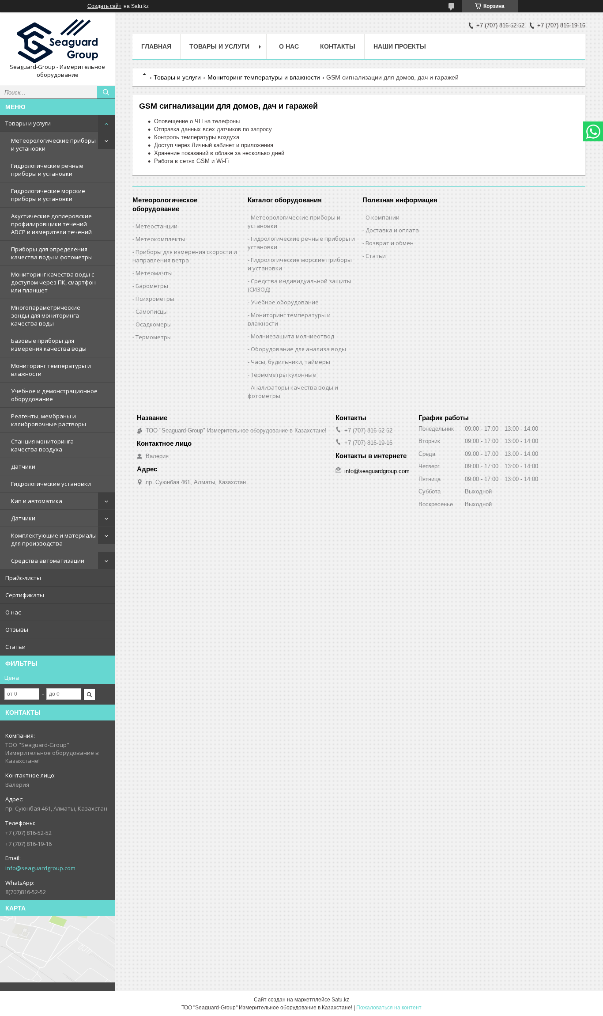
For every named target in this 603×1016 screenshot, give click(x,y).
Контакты (337, 46)
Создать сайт (104, 6)
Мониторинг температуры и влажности (51, 370)
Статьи (15, 647)
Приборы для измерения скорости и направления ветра (184, 256)
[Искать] (106, 92)
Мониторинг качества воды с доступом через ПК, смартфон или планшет (53, 282)
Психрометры (155, 299)
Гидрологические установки (51, 484)
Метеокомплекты (160, 239)
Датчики (23, 466)
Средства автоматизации (47, 561)
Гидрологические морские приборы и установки (48, 195)
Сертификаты (24, 595)
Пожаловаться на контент (389, 1008)
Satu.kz (340, 1000)
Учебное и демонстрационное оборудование (54, 395)
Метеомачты (154, 273)
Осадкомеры (154, 324)
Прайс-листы (23, 578)
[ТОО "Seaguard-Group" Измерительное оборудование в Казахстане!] (57, 41)
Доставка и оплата (392, 230)
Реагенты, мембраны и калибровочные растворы (48, 420)
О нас (13, 612)
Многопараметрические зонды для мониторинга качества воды (45, 315)
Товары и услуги (28, 123)
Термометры (154, 337)
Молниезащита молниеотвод (292, 336)
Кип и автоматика (36, 501)
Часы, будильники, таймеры (290, 362)
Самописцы (152, 311)
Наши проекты (399, 46)
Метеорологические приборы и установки (53, 144)
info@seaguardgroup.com (40, 868)
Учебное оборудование (285, 302)
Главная (156, 46)
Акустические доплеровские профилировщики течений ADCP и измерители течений (51, 224)
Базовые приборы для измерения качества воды (49, 345)
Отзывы (16, 629)
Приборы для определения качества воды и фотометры (52, 253)
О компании (382, 217)
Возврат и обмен (390, 243)
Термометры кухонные (283, 375)
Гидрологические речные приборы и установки (47, 170)
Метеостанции (156, 226)
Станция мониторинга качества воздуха (42, 445)
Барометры (152, 286)
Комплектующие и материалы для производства (54, 539)
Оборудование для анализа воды (298, 349)
